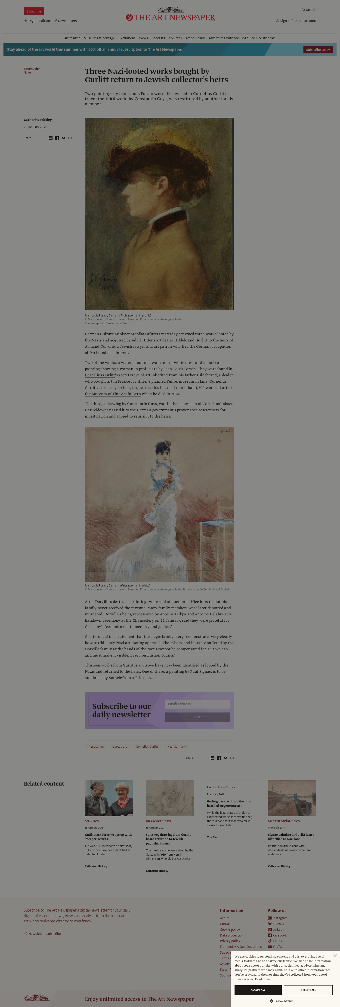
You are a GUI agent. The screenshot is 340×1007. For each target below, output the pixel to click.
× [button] (335, 956)
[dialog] (285, 979)
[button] (284, 1001)
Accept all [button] (258, 990)
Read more (262, 979)
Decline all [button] (308, 990)
